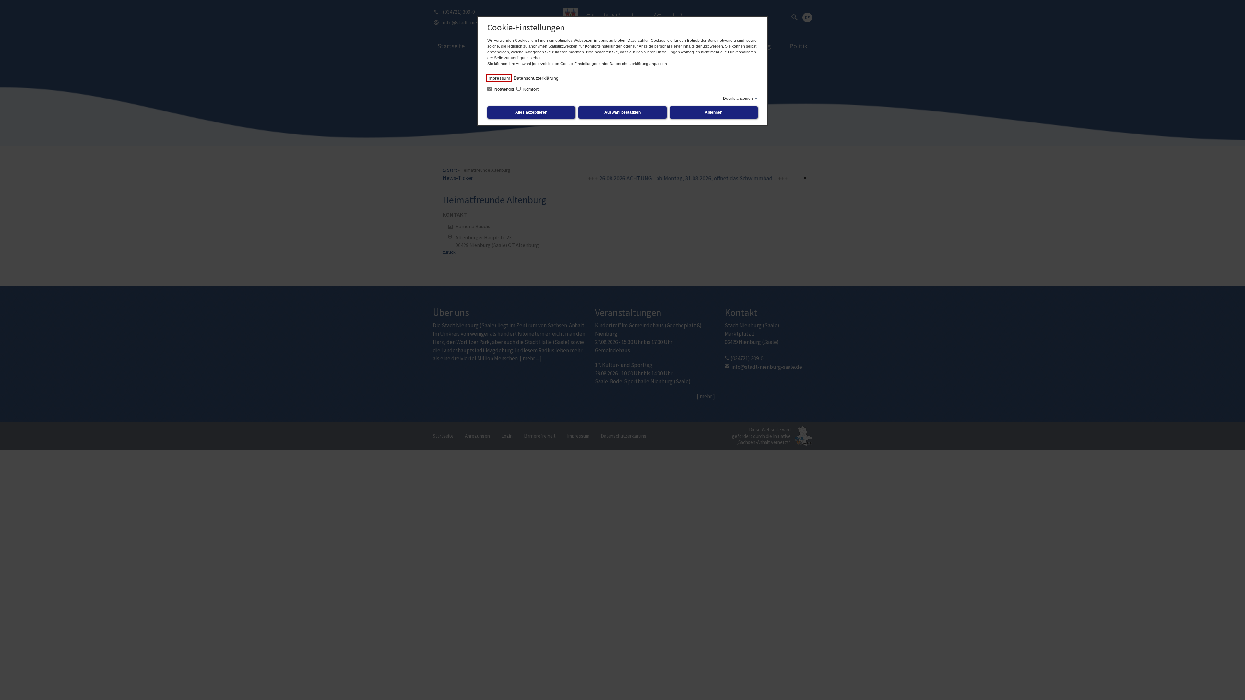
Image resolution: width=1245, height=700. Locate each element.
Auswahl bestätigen (622, 112)
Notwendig (504, 89)
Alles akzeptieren (531, 112)
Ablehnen (713, 112)
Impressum (498, 78)
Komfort (530, 89)
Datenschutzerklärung (536, 78)
